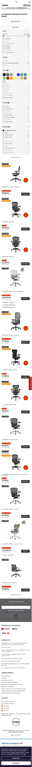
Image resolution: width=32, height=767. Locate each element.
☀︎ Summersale (17, 52)
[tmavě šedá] (7, 74)
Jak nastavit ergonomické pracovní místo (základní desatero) (16, 664)
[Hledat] (16, 1)
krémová (17, 86)
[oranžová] (11, 78)
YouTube (6, 710)
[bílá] (14, 74)
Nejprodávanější (15, 21)
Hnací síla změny (6, 647)
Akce (17, 41)
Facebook (6, 706)
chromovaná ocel (17, 148)
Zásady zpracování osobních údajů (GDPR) (13, 691)
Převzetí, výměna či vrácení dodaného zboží (14, 689)
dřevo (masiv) (17, 141)
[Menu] (30, 2)
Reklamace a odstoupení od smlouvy (12, 684)
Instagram (6, 708)
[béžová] (18, 78)
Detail (24, 298)
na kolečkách (17, 108)
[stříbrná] (4, 81)
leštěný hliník (17, 137)
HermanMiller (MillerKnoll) (17, 63)
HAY (17, 61)
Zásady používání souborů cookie (11, 693)
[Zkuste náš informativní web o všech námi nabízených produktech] (16, 722)
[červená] (7, 78)
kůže (17, 146)
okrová (17, 89)
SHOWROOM (17, 50)
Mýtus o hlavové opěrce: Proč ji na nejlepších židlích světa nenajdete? (16, 650)
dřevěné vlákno (17, 152)
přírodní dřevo (17, 95)
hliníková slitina (17, 135)
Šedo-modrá (17, 97)
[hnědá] (25, 78)
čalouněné (17, 119)
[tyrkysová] (25, 74)
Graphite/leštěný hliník (9, 305)
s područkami (17, 115)
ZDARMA (17, 46)
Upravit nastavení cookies (16, 732)
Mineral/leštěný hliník (8, 307)
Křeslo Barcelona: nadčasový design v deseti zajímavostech (13, 655)
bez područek (17, 113)
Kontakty (4, 678)
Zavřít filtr (15, 27)
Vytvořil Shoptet (17, 735)
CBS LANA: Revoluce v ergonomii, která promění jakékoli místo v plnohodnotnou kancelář (14, 643)
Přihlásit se (16, 616)
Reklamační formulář (7, 686)
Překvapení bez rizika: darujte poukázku (12, 658)
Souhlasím (16, 763)
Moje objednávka (6, 676)
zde (25, 754)
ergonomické (17, 122)
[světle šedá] (11, 74)
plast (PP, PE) (17, 143)
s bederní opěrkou (17, 117)
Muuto (17, 65)
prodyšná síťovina (17, 130)
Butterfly (10, 555)
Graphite (5, 302)
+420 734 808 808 (9, 703)
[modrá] (18, 74)
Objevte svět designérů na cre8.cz (11, 661)
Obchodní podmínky (7, 680)
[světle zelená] (4, 78)
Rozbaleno (17, 48)
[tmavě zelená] (21, 74)
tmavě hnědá (17, 93)
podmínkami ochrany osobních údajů (16, 612)
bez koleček (17, 111)
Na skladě (17, 38)
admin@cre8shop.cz (9, 701)
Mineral (12, 302)
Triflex (4, 555)
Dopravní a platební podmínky (10, 682)
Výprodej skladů (17, 43)
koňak (17, 84)
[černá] (4, 74)
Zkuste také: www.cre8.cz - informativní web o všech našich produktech (16, 714)
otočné (17, 106)
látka (17, 132)
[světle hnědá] (21, 78)
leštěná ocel (17, 150)
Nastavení (16, 758)
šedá (17, 91)
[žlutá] (14, 78)
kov (17, 139)
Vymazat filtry (15, 157)
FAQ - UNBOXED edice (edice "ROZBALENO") (13, 668)
